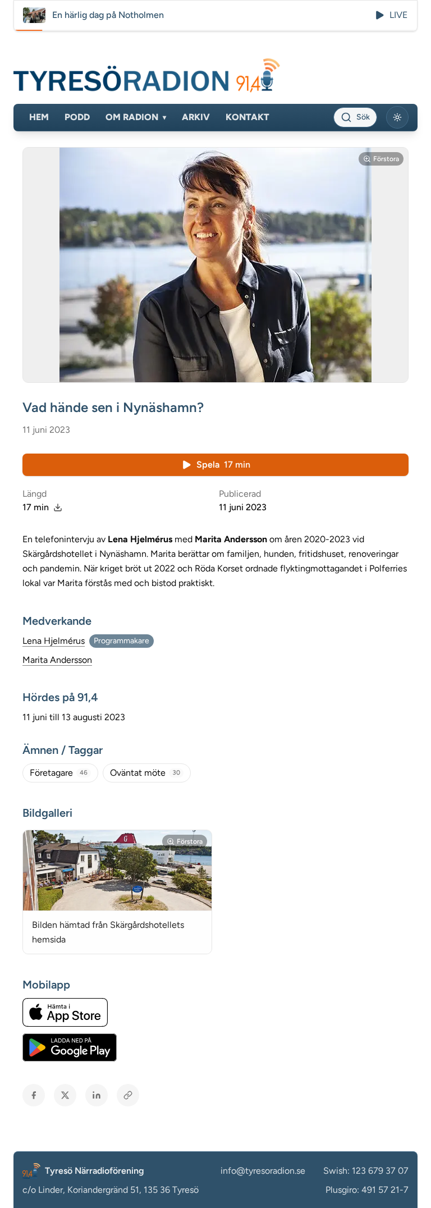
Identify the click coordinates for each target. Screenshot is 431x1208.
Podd (77, 117)
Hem (39, 117)
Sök (363, 117)
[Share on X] (65, 1095)
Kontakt (247, 117)
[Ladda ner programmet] (57, 507)
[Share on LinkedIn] (96, 1095)
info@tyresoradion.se (263, 1170)
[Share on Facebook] (33, 1095)
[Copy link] (128, 1095)
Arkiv (196, 117)
